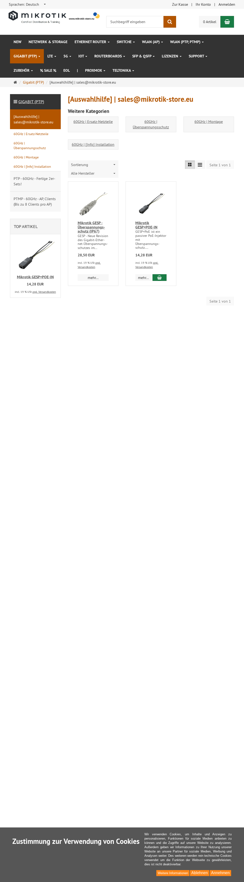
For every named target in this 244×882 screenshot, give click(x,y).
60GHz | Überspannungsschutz (151, 124)
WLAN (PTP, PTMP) (185, 41)
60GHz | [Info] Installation (93, 144)
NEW (17, 41)
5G (66, 56)
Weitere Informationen (173, 873)
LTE (50, 56)
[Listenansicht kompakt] (200, 164)
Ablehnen (199, 873)
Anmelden (227, 4)
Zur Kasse (180, 4)
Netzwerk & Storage (48, 41)
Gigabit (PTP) (26, 56)
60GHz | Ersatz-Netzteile (93, 121)
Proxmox (94, 70)
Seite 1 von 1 (220, 164)
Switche (124, 41)
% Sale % (48, 70)
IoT (81, 56)
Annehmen (220, 873)
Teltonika (122, 70)
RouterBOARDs (108, 56)
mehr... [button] (93, 277)
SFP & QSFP (142, 56)
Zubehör (22, 70)
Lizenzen (170, 56)
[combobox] (27, 4)
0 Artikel (209, 21)
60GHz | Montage (208, 121)
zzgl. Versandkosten (44, 292)
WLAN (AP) (151, 41)
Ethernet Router (91, 41)
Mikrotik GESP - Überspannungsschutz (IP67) (91, 227)
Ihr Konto (203, 4)
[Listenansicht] (190, 164)
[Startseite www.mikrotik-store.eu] (54, 16)
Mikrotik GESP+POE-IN (146, 225)
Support (197, 56)
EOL (66, 70)
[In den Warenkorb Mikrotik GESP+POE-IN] (159, 277)
